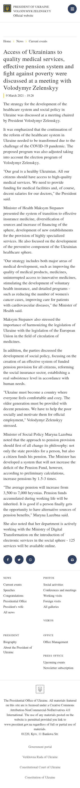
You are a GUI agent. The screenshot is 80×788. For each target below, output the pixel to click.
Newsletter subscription (58, 668)
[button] (19, 559)
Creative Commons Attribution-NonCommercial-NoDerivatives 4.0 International (40, 710)
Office (48, 635)
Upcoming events (54, 662)
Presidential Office (15, 601)
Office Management (55, 642)
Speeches (9, 590)
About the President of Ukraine (17, 649)
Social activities (53, 584)
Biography (10, 642)
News (19, 41)
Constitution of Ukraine (40, 777)
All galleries (51, 607)
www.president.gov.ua (18, 724)
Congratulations (13, 595)
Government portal (40, 747)
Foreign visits (52, 601)
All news (9, 612)
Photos (48, 577)
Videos (48, 620)
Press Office (53, 655)
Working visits (52, 595)
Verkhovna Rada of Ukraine (40, 757)
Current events (38, 41)
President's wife (13, 607)
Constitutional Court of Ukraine (40, 767)
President (11, 635)
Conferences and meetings (59, 590)
